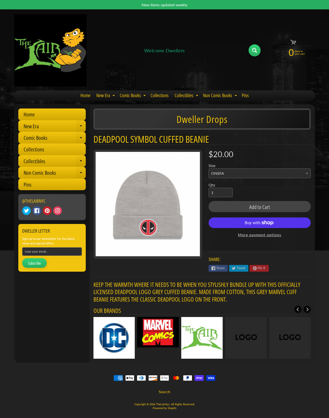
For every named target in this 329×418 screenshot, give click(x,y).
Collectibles (187, 96)
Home (85, 95)
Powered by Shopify (165, 408)
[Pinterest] (47, 210)
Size (212, 165)
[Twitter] (26, 210)
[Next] (307, 309)
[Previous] (298, 309)
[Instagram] (57, 210)
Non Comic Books (220, 96)
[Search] (255, 50)
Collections (160, 95)
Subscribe (34, 263)
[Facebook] (37, 210)
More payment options (259, 234)
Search (164, 391)
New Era (106, 96)
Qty (212, 184)
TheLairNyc (163, 404)
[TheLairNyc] (50, 50)
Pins (245, 95)
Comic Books (133, 96)
